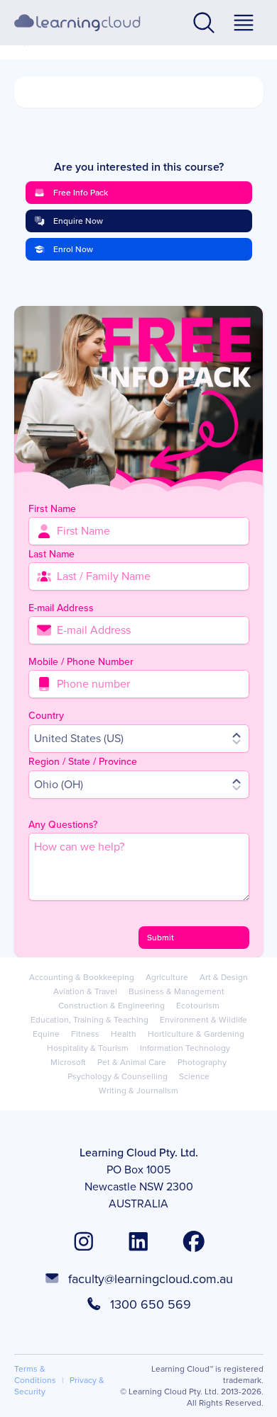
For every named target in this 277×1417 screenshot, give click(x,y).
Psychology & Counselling (117, 1076)
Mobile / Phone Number (81, 661)
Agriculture (167, 977)
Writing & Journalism (138, 1090)
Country (46, 715)
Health (123, 1034)
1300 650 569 (150, 1304)
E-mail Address (61, 608)
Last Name (51, 554)
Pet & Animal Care (131, 1062)
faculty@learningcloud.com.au (150, 1279)
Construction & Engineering (111, 1005)
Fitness (85, 1034)
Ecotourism (197, 1005)
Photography (202, 1062)
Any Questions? (62, 824)
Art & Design (224, 977)
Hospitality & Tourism (88, 1048)
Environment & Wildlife (203, 1019)
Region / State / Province (82, 761)
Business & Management (176, 991)
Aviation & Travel (85, 991)
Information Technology (185, 1048)
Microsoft (68, 1062)
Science (194, 1076)
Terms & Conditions (35, 1374)
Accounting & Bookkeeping (81, 977)
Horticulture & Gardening (196, 1034)
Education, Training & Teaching (89, 1019)
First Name (52, 508)
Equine (46, 1034)
